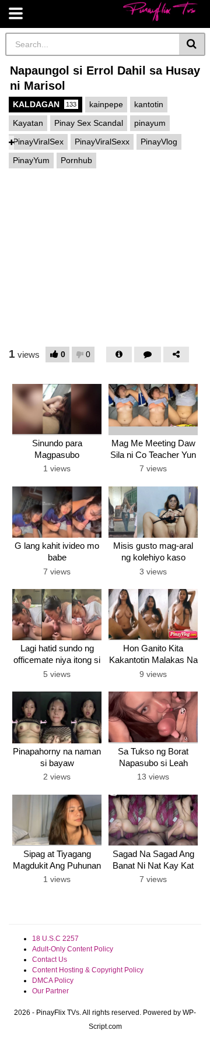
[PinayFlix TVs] (160, 11)
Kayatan (28, 123)
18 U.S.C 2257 (55, 938)
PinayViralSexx (102, 141)
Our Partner (50, 991)
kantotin (148, 104)
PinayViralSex (38, 141)
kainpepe (106, 104)
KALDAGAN (44, 104)
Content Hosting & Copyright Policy (88, 970)
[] (192, 44)
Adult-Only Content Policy (72, 949)
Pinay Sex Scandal (88, 123)
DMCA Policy (53, 980)
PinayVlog (159, 141)
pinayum (150, 123)
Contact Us (49, 959)
